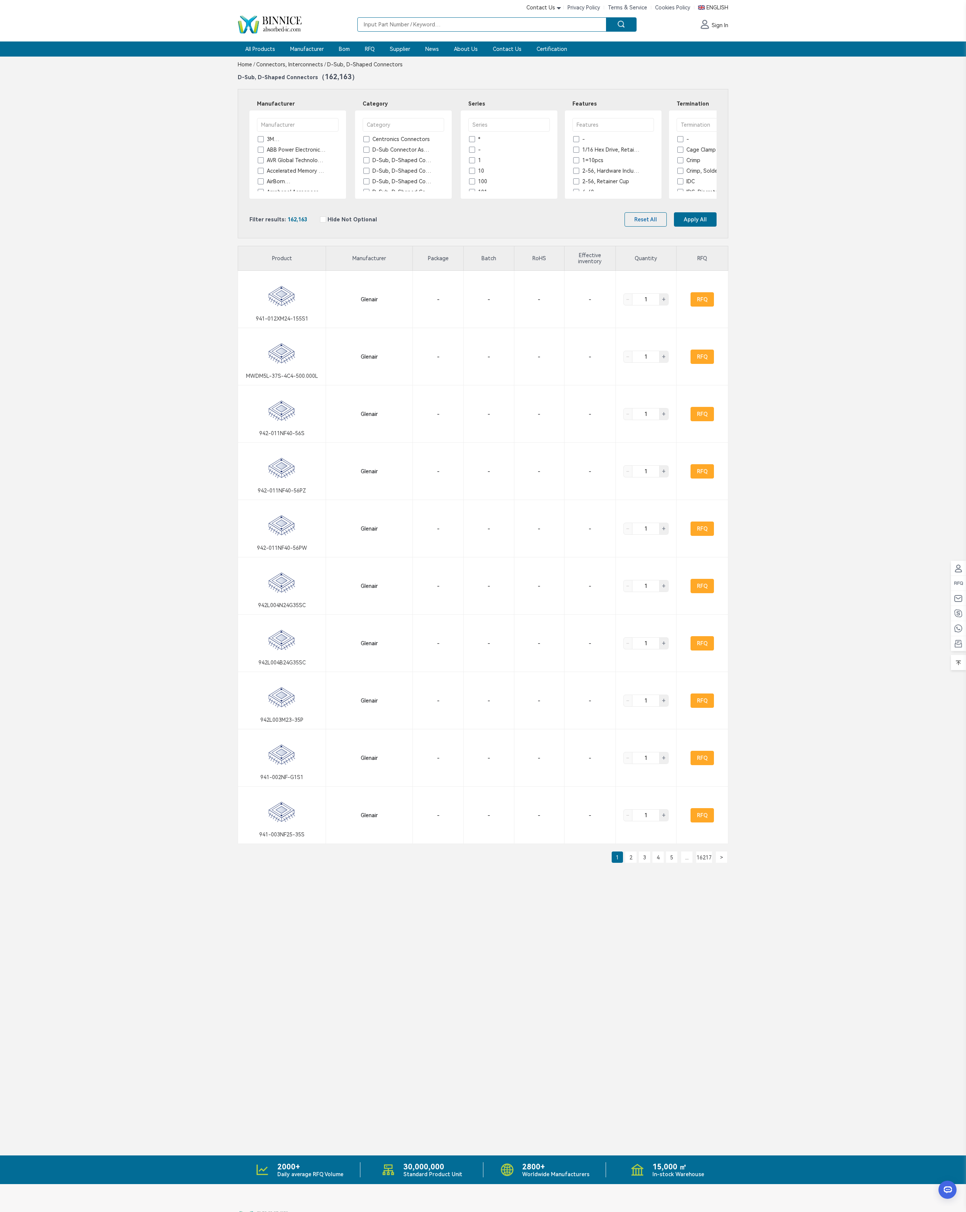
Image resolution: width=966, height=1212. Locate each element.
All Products (260, 49)
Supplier (400, 49)
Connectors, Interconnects (291, 64)
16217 (704, 858)
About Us (466, 49)
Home (246, 64)
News (432, 49)
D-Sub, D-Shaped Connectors (364, 64)
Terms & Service (627, 8)
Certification (552, 49)
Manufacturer (307, 49)
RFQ (370, 49)
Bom (344, 49)
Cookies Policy (672, 8)
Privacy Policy (584, 8)
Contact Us (507, 49)
